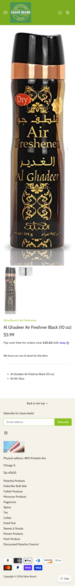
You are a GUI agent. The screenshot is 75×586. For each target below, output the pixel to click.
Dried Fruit (9, 523)
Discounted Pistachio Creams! (21, 544)
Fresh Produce (11, 539)
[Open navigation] (5, 12)
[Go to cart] (68, 12)
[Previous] (7, 148)
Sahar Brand (29, 576)
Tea (5, 512)
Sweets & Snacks (13, 528)
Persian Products (13, 533)
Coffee (7, 518)
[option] (37, 149)
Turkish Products (13, 491)
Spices (7, 507)
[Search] (60, 12)
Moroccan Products (14, 496)
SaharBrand (10, 320)
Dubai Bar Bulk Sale (15, 486)
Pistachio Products (14, 480)
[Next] (67, 148)
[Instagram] (5, 433)
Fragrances (9, 502)
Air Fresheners (28, 320)
